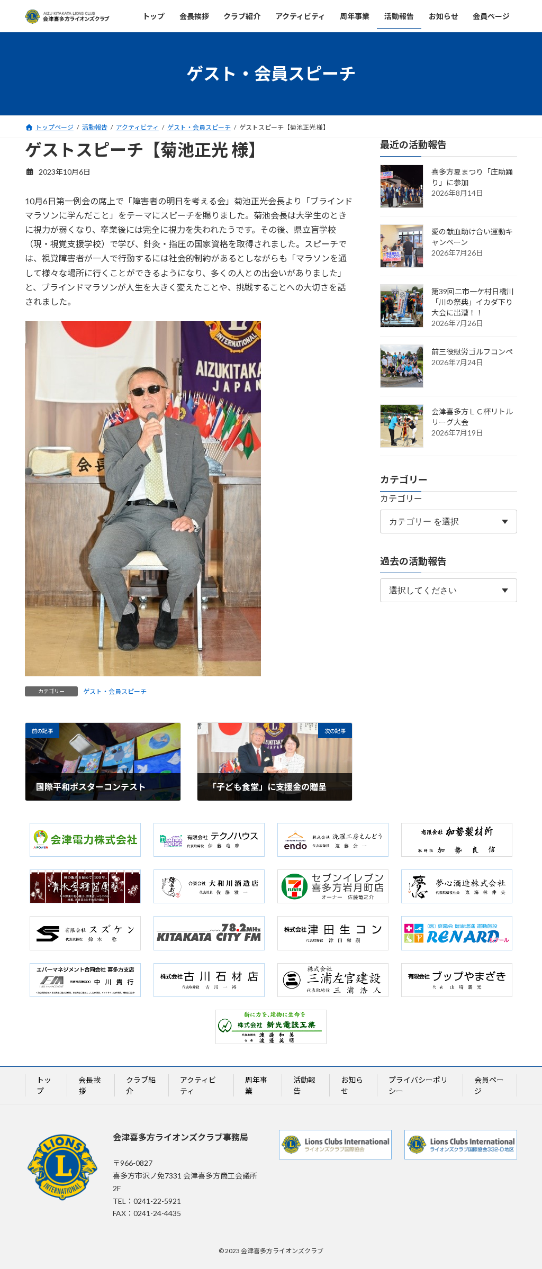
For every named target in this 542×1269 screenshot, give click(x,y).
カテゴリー (401, 498)
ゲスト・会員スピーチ (115, 691)
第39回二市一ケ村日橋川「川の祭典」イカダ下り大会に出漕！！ (472, 302)
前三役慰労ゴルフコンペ (472, 351)
